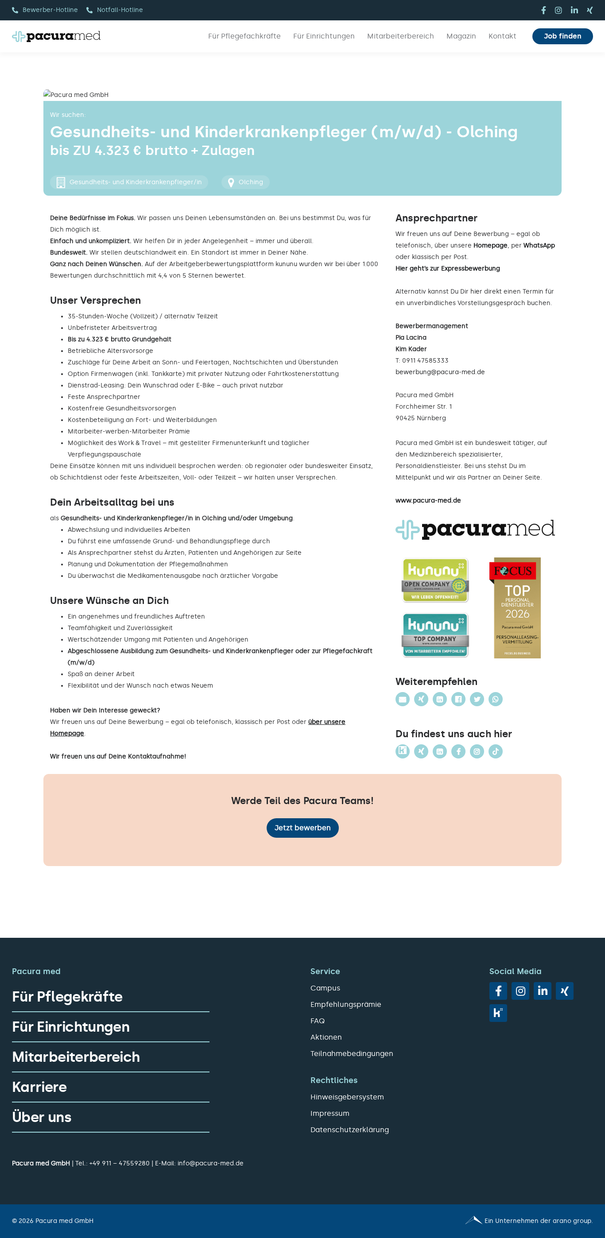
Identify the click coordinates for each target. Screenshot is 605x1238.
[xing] (590, 10)
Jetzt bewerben (303, 828)
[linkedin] (574, 10)
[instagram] (558, 10)
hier (476, 291)
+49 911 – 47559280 (119, 1163)
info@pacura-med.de (211, 1163)
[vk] (498, 1013)
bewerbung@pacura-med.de (440, 372)
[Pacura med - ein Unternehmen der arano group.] (451, 1221)
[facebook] (543, 10)
